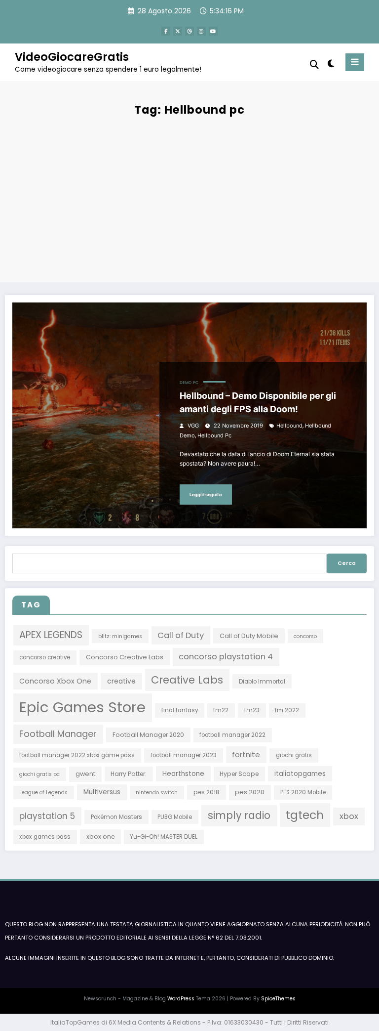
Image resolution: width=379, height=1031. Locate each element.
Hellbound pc (214, 435)
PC (195, 383)
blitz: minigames (120, 636)
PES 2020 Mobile (303, 792)
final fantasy (179, 710)
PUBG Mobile (174, 817)
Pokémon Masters (116, 817)
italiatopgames (300, 773)
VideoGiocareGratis (72, 57)
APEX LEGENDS (50, 635)
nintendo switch (157, 792)
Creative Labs (187, 680)
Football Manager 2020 (148, 734)
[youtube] (213, 31)
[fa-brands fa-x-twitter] (177, 31)
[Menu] (354, 62)
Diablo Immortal (262, 682)
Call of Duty (180, 635)
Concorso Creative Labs (124, 657)
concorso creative (44, 657)
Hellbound (289, 426)
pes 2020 (250, 792)
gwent (85, 774)
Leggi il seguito (206, 494)
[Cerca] (314, 64)
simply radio (239, 815)
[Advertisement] (189, 198)
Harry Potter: (129, 774)
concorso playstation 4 (226, 656)
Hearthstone (183, 773)
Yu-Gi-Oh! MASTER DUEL (163, 837)
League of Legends (43, 792)
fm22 (220, 710)
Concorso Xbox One (55, 681)
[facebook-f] (165, 31)
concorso (305, 636)
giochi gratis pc (39, 774)
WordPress (180, 998)
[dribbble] (189, 31)
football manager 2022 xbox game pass (77, 755)
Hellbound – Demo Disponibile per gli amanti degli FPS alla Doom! (258, 402)
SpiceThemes (278, 998)
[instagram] (201, 31)
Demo (185, 383)
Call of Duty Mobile (249, 636)
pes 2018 (206, 792)
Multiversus (101, 792)
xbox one (100, 836)
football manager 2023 (184, 755)
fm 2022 (287, 710)
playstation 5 (47, 816)
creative (121, 681)
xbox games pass (45, 837)
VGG (193, 426)
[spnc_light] (330, 63)
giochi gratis (294, 755)
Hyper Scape (239, 774)
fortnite (246, 754)
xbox (349, 816)
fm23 (252, 710)
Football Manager (58, 734)
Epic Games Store (82, 707)
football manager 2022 (232, 735)
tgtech (305, 815)
